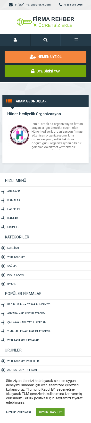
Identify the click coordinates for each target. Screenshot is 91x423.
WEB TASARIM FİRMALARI (23, 340)
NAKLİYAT (13, 248)
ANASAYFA (13, 191)
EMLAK (11, 283)
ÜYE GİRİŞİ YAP (48, 71)
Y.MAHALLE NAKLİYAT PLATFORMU (29, 331)
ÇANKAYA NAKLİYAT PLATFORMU (28, 322)
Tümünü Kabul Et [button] (50, 412)
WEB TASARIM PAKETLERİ (23, 361)
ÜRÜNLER (13, 227)
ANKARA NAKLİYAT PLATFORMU (27, 313)
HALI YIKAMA (15, 274)
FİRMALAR (13, 200)
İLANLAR (12, 218)
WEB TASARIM (16, 256)
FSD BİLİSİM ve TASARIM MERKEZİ (28, 304)
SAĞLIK (12, 265)
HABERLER (13, 209)
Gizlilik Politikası (18, 412)
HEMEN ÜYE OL (49, 57)
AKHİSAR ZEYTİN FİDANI (22, 370)
